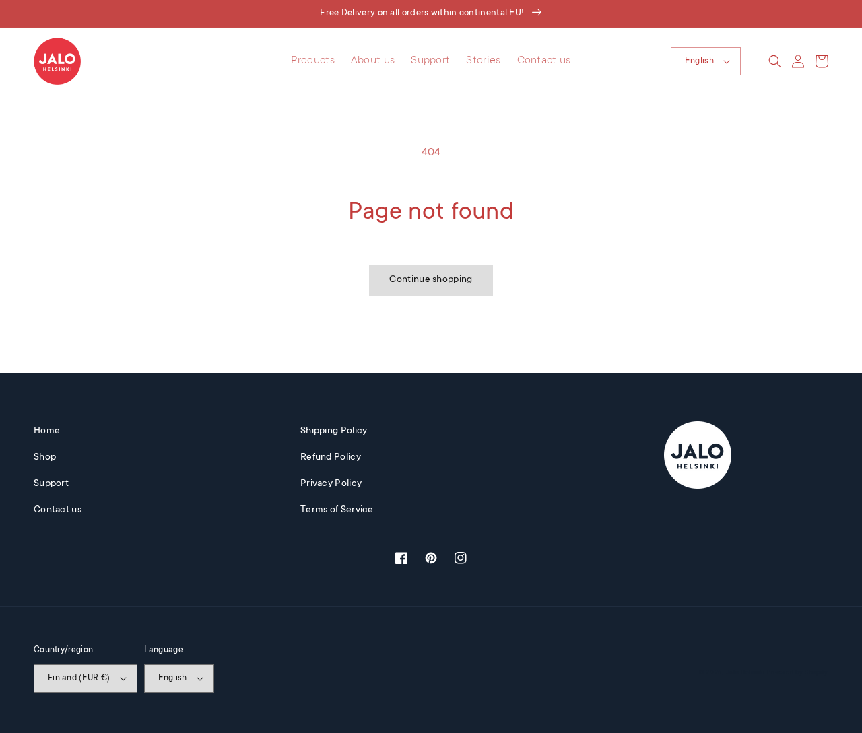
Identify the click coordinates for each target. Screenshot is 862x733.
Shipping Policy (334, 431)
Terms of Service (337, 510)
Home (47, 431)
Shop (45, 457)
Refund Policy (330, 457)
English (699, 61)
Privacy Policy (331, 484)
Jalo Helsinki (745, 673)
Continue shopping (430, 280)
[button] (775, 61)
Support (51, 484)
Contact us (57, 510)
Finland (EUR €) (79, 678)
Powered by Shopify (797, 673)
